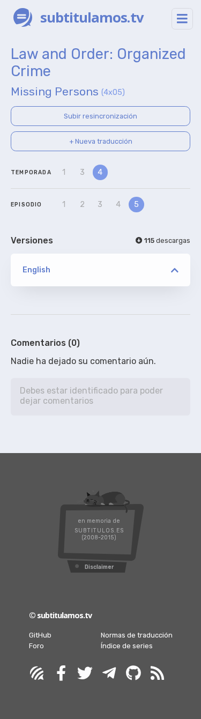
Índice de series (127, 646)
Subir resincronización (100, 116)
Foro (36, 646)
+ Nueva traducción (100, 141)
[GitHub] (133, 673)
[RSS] (158, 673)
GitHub (40, 635)
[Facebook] (61, 673)
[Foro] (37, 673)
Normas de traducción (137, 635)
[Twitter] (85, 673)
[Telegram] (109, 673)
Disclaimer (99, 567)
